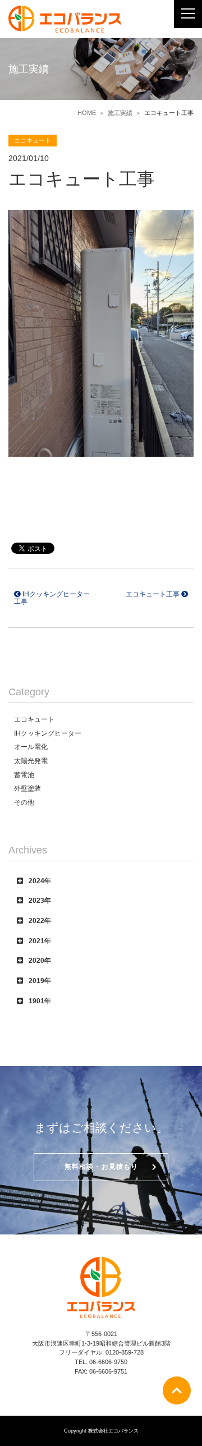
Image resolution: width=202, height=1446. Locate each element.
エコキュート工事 (153, 594)
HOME (86, 112)
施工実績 (120, 112)
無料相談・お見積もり (102, 1166)
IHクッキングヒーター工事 (52, 597)
